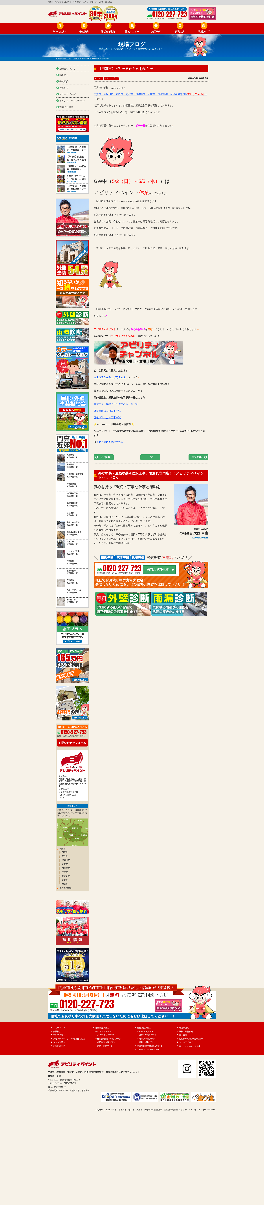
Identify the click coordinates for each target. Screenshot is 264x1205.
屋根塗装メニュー (145, 1028)
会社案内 (84, 31)
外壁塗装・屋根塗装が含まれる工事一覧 (116, 404)
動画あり (64, 75)
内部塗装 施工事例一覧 (72, 581)
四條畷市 (66, 868)
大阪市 (65, 884)
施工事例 (156, 31)
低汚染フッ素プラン (106, 1042)
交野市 (65, 880)
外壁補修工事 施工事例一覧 (72, 494)
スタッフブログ (112, 78)
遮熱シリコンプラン (148, 1035)
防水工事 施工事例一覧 (72, 543)
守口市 (65, 856)
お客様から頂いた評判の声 (191, 1039)
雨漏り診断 (184, 1028)
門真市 (65, 852)
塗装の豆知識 (66, 107)
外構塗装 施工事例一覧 (72, 562)
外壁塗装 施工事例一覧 (72, 456)
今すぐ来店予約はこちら (109, 442)
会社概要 (57, 1031)
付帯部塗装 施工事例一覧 (72, 485)
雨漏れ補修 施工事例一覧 (72, 572)
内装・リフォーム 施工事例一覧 (74, 591)
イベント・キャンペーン (72, 100)
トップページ (59, 1028)
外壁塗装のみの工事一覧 (107, 410)
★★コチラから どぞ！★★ (110, 377)
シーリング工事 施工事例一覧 (73, 552)
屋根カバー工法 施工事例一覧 (73, 523)
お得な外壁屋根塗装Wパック (150, 1046)
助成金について (67, 68)
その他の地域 (65, 888)
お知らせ (99, 78)
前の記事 (197, 457)
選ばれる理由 (108, 31)
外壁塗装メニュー (103, 1028)
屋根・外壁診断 (186, 1031)
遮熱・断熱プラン (105, 1046)
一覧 (150, 457)
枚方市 (65, 872)
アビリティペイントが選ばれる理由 (69, 1039)
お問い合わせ (59, 1046)
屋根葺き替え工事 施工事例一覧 (74, 533)
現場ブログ (204, 31)
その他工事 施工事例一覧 (72, 601)
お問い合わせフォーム (72, 742)
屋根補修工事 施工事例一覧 (72, 504)
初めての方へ (60, 31)
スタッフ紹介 (59, 1042)
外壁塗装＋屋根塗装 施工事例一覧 (75, 475)
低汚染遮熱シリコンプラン (109, 1039)
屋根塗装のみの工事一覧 (107, 417)
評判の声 (180, 31)
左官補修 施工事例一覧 (72, 514)
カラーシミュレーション (190, 1046)
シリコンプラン (104, 1031)
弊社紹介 (64, 81)
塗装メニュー (132, 31)
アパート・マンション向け (149, 1049)
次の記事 (105, 457)
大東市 (65, 864)
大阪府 (62, 849)
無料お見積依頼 (158, 569)
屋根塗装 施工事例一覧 (72, 465)
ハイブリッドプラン (106, 1035)
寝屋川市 (66, 860)
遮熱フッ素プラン (147, 1039)
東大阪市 (66, 876)
